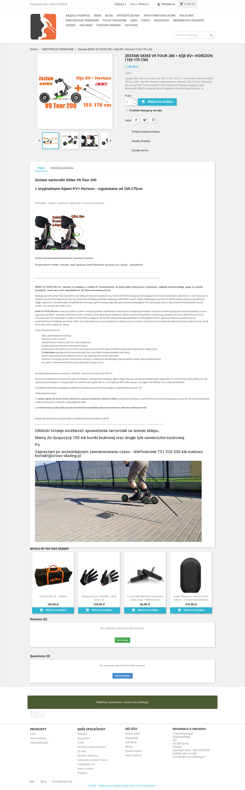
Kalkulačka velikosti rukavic (93, 759)
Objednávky (131, 737)
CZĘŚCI (145, 20)
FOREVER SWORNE (108, 25)
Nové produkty (38, 738)
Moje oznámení (133, 755)
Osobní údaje (132, 733)
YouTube (41, 714)
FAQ (31, 781)
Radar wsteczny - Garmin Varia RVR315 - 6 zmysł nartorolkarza (191, 598)
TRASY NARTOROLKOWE (160, 15)
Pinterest (153, 120)
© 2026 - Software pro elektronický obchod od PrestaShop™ (122, 785)
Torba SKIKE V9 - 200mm (53, 596)
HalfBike (86, 25)
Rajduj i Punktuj (78, 15)
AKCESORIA (161, 20)
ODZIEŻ (71, 25)
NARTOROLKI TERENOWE (82, 20)
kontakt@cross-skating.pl (188, 757)
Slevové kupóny (133, 750)
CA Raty (82, 751)
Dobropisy (130, 742)
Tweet (144, 120)
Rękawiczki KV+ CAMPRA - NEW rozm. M (99, 598)
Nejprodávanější (39, 742)
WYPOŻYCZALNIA (128, 15)
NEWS (97, 15)
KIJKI (134, 20)
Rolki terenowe (115, 20)
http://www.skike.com (193, 378)
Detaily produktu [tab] (62, 168)
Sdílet (136, 120)
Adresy (129, 746)
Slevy (33, 733)
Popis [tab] (41, 168)
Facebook (33, 714)
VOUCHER (131, 25)
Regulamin (84, 738)
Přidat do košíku (157, 102)
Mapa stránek (85, 768)
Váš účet (131, 729)
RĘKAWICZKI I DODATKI (188, 20)
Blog (43, 781)
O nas (81, 742)
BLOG (109, 15)
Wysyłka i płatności (88, 755)
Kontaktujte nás (86, 764)
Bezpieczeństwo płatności (92, 746)
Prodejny (82, 772)
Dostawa (82, 733)
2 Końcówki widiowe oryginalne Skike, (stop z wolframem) (145, 598)
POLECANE (187, 15)
